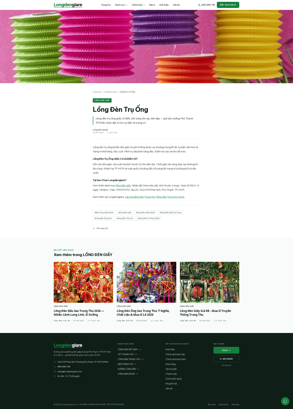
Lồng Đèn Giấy (110, 92)
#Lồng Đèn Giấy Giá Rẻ (145, 212)
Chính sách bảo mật (175, 354)
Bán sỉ (152, 5)
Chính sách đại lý (174, 378)
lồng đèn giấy (123, 185)
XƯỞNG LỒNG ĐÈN (128, 369)
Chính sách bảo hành (176, 359)
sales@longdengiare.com (69, 371)
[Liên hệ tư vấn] (285, 401)
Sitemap (235, 404)
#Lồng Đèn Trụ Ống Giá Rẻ (148, 218)
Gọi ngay (227, 359)
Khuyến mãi (171, 383)
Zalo (225, 350)
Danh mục (120, 5)
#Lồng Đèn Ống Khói (103, 218)
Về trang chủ (102, 228)
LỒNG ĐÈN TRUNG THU (131, 359)
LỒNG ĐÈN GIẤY (102, 100)
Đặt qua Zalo (228, 5)
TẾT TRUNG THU (127, 354)
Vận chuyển (171, 369)
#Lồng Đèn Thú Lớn (125, 218)
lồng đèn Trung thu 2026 (170, 196)
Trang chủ (106, 5)
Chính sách (137, 5)
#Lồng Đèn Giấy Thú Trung (170, 212)
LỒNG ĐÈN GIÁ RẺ (128, 374)
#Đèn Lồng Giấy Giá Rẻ (104, 212)
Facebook (226, 365)
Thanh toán (171, 374)
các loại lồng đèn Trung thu (140, 196)
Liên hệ (176, 5)
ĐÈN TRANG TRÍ (127, 364)
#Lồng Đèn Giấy (124, 212)
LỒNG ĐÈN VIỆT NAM (129, 349)
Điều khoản (224, 404)
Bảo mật (212, 404)
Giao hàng (171, 364)
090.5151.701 (208, 5)
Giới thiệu (164, 5)
